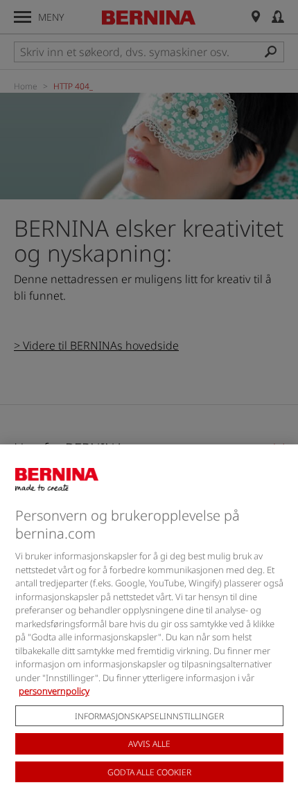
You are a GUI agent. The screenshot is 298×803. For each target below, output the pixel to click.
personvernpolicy (54, 691)
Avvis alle (149, 744)
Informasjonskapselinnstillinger (149, 716)
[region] (149, 623)
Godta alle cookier (149, 772)
